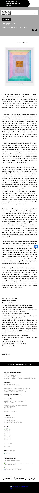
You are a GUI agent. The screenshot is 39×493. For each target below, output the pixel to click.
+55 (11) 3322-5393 (9, 418)
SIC (32, 478)
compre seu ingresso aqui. (11, 385)
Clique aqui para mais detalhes (18, 391)
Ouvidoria (7, 478)
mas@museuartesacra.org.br (13, 422)
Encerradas (6, 19)
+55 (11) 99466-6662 (9, 420)
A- (36, 29)
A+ (33, 29)
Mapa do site (7, 446)
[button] (30, 489)
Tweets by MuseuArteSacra (12, 460)
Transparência (20, 478)
